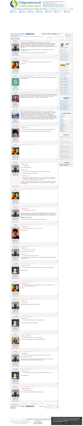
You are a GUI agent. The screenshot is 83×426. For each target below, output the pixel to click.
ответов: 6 (65, 48)
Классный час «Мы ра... (64, 104)
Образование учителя (64, 81)
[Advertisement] (41, 24)
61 (33, 40)
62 (33, 58)
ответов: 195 (65, 82)
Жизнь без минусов (63, 58)
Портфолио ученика (49, 2)
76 (33, 316)
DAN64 (61, 117)
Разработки (14, 54)
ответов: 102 (65, 85)
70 (33, 206)
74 (33, 281)
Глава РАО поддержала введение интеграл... (54, 1)
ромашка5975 (62, 116)
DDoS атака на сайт (63, 53)
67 (33, 144)
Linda (61, 119)
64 (33, 92)
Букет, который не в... (64, 108)
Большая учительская (20, 36)
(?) (42, 423)
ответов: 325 (65, 91)
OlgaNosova (20, 35)
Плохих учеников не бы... (64, 67)
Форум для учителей (13, 36)
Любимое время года (64, 87)
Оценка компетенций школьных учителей (54, 4)
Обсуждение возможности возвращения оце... (55, 5)
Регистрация (68, 35)
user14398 (62, 126)
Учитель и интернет (33, 36)
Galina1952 (62, 120)
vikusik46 (61, 124)
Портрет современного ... (64, 84)
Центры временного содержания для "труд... (54, 6)
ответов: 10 (65, 79)
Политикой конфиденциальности (71, 419)
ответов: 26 (65, 88)
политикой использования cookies (60, 421)
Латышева (62, 114)
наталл (61, 118)
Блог (18, 54)
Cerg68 (61, 123)
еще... (66, 45)
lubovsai (61, 131)
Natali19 (61, 128)
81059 (61, 121)
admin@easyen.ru (24, 423)
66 (33, 125)
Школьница (62, 130)
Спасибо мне (62, 50)
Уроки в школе (62, 75)
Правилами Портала (26, 421)
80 (33, 386)
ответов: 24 (65, 51)
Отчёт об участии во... (64, 100)
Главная (33, 419)
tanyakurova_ (62, 125)
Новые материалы (48, 419)
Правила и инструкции (40, 419)
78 (33, 351)
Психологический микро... (65, 72)
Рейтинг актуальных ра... (64, 90)
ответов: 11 (65, 54)
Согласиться (67, 423)
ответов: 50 (65, 68)
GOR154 (61, 127)
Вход (67, 36)
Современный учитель (27, 36)
